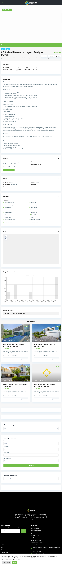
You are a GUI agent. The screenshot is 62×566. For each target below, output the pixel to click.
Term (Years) (6, 452)
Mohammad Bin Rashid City (42, 58)
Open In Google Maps (9, 170)
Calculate (31, 465)
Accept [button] (14, 562)
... (13, 352)
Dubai (39, 164)
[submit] (23, 531)
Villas (8, 49)
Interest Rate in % (7, 458)
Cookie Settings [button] (6, 562)
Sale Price (5, 440)
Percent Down (6, 446)
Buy (3, 49)
